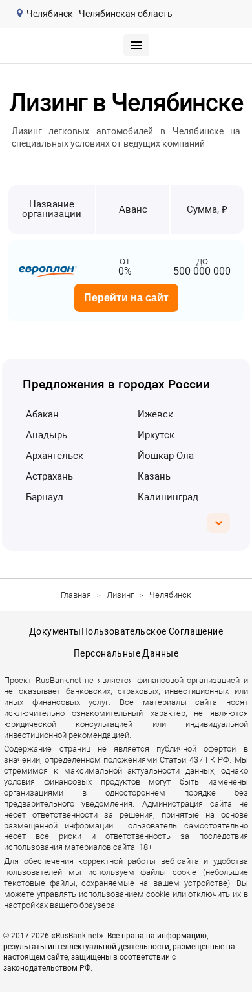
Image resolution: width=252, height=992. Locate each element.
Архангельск (54, 455)
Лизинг (120, 595)
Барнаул (44, 497)
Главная (76, 595)
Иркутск (156, 435)
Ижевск (155, 414)
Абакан (42, 414)
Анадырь (46, 435)
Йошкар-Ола (166, 455)
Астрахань (49, 476)
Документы (55, 631)
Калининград (168, 497)
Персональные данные (126, 653)
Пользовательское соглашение (152, 631)
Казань (154, 476)
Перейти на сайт (126, 297)
